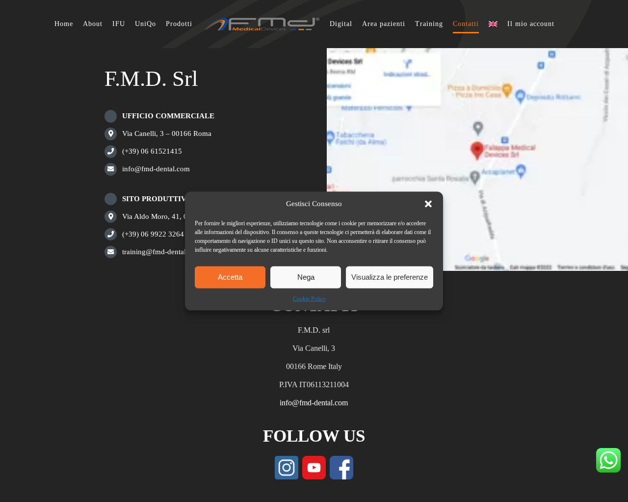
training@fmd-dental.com (161, 252)
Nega (305, 277)
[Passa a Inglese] (488, 24)
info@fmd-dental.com (156, 169)
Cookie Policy (309, 298)
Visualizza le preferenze (389, 277)
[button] (428, 204)
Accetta (230, 277)
